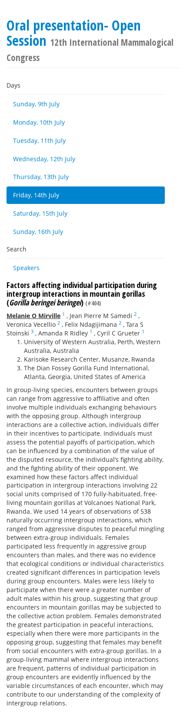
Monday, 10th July (39, 122)
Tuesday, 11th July (39, 140)
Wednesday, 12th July (44, 159)
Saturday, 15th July (40, 213)
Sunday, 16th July (38, 231)
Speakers (26, 268)
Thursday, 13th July (41, 177)
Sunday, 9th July (36, 104)
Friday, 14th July (36, 195)
